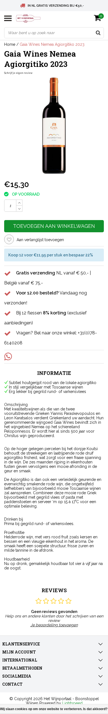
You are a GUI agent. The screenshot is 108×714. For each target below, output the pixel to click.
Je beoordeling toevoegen (54, 625)
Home (9, 44)
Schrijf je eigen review (18, 73)
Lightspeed (72, 703)
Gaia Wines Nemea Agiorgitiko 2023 (52, 44)
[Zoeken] (98, 33)
